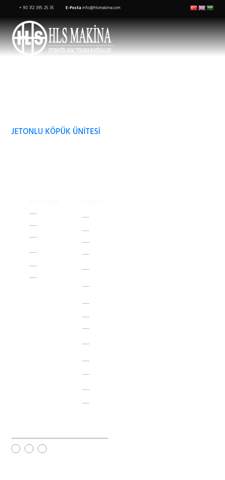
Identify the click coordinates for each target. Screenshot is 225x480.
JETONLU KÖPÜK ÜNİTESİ (55, 131)
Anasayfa (48, 213)
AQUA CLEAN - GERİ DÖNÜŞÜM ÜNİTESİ (110, 286)
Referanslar (53, 265)
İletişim (46, 277)
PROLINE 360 (105, 254)
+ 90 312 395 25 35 (36, 7)
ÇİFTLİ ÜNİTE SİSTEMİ (113, 403)
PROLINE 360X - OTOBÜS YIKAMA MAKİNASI (114, 344)
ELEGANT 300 (106, 316)
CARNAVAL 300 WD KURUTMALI (110, 217)
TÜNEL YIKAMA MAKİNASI (117, 328)
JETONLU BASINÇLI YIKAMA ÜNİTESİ (108, 390)
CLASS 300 (103, 242)
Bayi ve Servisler (46, 252)
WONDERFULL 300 (110, 230)
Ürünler (48, 237)
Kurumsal (50, 225)
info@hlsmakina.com (101, 7)
